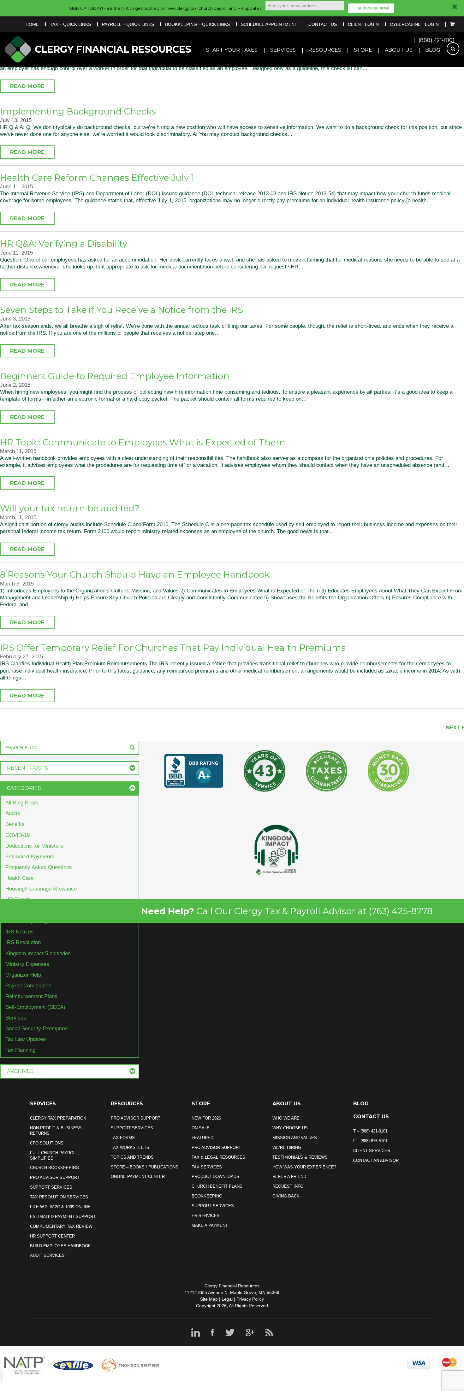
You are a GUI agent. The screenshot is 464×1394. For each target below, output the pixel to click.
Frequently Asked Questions (38, 867)
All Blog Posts (22, 803)
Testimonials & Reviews (300, 1157)
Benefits (15, 824)
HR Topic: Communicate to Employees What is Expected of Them (142, 442)
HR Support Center (52, 1236)
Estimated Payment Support (63, 1216)
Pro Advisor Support (55, 1177)
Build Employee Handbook (60, 1246)
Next (453, 728)
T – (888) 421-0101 (370, 1131)
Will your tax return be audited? (70, 508)
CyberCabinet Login (414, 24)
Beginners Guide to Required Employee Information (114, 376)
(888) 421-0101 (437, 40)
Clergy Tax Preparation (58, 1118)
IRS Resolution (23, 942)
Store (363, 50)
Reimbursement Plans (31, 996)
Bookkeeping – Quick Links (197, 24)
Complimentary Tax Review (61, 1226)
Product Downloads (215, 1176)
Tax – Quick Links (70, 24)
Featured (202, 1137)
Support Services (51, 1187)
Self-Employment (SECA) (35, 1007)
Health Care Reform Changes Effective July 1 (97, 177)
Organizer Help (23, 975)
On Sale (201, 1128)
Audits (12, 813)
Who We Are (286, 1118)
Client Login (363, 24)
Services (283, 50)
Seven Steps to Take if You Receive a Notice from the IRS (121, 309)
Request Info (287, 1186)
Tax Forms (123, 1137)
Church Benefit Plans (217, 1186)
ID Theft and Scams (28, 910)
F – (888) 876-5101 (370, 1140)
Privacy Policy (250, 1299)
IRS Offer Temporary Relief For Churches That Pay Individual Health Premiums (173, 647)
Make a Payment (210, 1225)
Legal (227, 1299)
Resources (324, 50)
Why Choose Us (290, 1128)
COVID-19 (17, 835)
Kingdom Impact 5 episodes (38, 953)
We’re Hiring (286, 1147)
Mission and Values (294, 1137)
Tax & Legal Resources (218, 1157)
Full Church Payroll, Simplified (54, 1155)
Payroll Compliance (28, 986)
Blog (432, 50)
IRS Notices (19, 932)
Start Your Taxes (232, 50)
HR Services (206, 1215)
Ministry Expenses (27, 964)
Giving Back (286, 1196)
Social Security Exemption (36, 1029)
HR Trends (18, 900)
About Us (399, 50)
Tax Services (207, 1167)
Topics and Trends (132, 1157)
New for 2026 (206, 1118)
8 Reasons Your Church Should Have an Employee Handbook (135, 574)
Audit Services (47, 1255)
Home (32, 24)
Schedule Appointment (269, 24)
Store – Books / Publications (144, 1167)
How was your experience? (304, 1167)
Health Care (19, 878)
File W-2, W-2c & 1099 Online (60, 1206)
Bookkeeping (207, 1196)
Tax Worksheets (130, 1147)
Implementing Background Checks (78, 111)
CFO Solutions (46, 1143)
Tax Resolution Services (59, 1197)
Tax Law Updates (25, 1039)
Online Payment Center (138, 1176)
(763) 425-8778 (400, 911)
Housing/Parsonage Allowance (41, 889)
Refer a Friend (289, 1176)
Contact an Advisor (376, 1160)
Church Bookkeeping (54, 1167)
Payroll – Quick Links (128, 24)
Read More (27, 86)
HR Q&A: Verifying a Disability (63, 243)
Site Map (209, 1299)
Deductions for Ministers (34, 846)
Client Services (371, 1150)
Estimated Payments (29, 857)
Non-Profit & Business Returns (56, 1131)
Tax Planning (20, 1050)
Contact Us (322, 24)
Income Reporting (26, 921)
